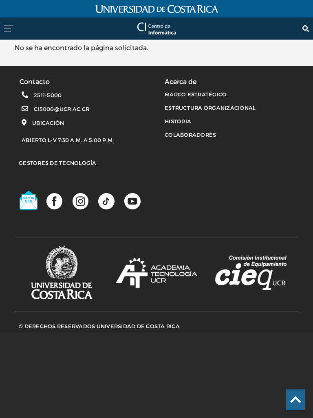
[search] (305, 28)
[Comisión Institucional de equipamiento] (251, 273)
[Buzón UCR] (29, 200)
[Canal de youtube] (132, 201)
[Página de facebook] (54, 201)
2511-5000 (48, 95)
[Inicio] (156, 26)
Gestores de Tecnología (58, 163)
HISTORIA (178, 121)
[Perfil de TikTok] (106, 201)
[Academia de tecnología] (156, 273)
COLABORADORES (190, 134)
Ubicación (48, 123)
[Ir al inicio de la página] (295, 399)
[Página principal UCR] (62, 273)
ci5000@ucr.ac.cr (61, 109)
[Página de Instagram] (80, 201)
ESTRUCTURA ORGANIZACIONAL (210, 107)
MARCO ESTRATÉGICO (196, 94)
